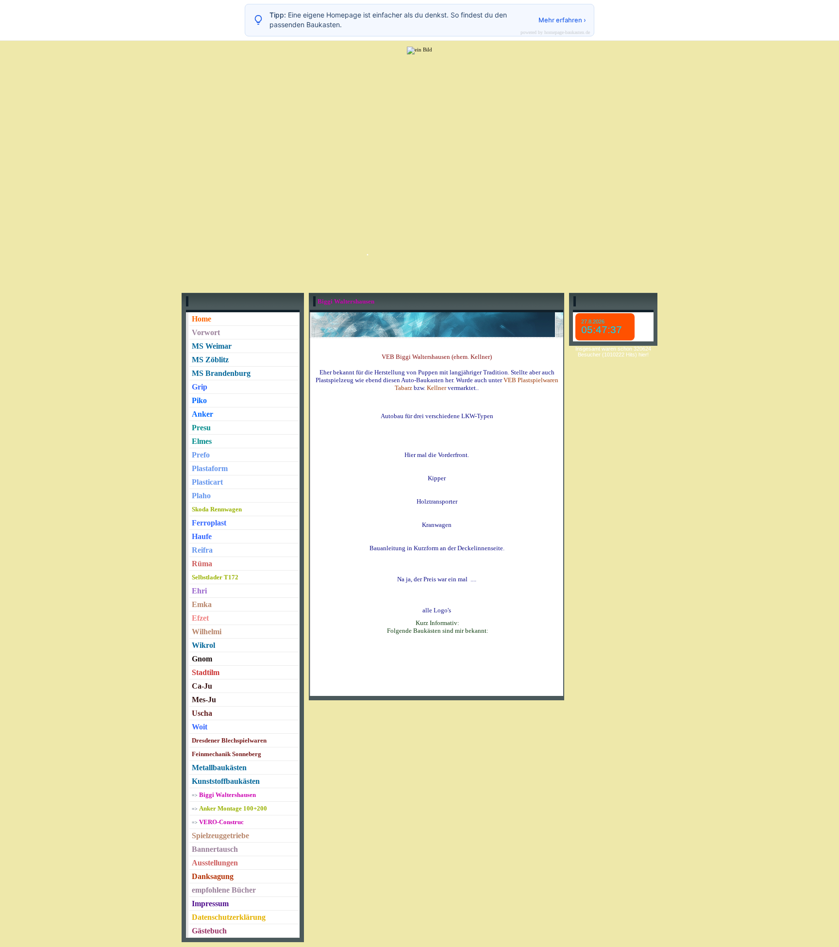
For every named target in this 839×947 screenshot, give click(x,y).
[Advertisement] (419, 138)
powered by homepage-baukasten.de (555, 32)
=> (224, 795)
